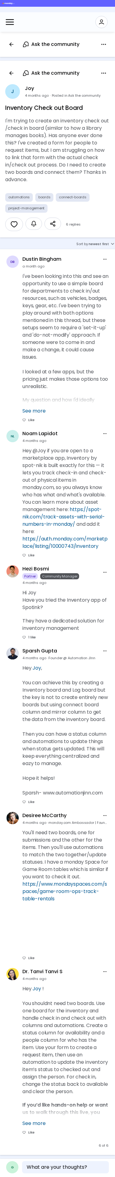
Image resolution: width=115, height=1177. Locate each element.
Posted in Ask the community (76, 95)
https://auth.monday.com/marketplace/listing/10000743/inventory (65, 542)
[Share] (52, 224)
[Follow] (33, 224)
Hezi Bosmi (35, 568)
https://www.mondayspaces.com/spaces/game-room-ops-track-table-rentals (64, 891)
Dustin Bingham (41, 259)
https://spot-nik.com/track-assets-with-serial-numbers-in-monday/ (63, 517)
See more (34, 410)
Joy (29, 88)
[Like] (14, 224)
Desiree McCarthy (44, 815)
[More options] (105, 259)
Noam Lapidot (40, 433)
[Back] (11, 44)
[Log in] (101, 22)
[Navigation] (10, 22)
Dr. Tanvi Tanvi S (42, 971)
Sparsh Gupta (39, 650)
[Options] (104, 44)
